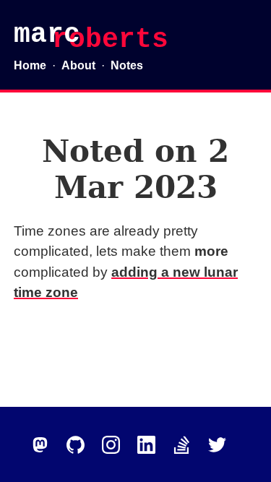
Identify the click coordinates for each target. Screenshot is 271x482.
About (78, 65)
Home (30, 65)
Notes (127, 65)
